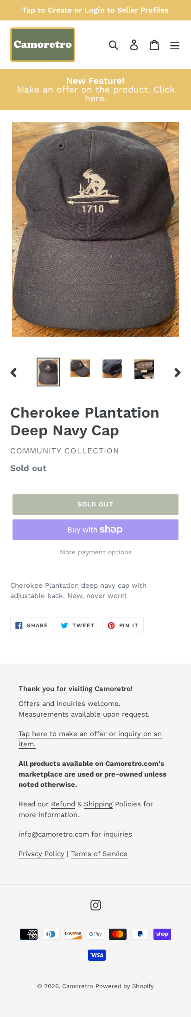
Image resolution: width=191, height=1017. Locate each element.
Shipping (98, 804)
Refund (63, 804)
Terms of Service (99, 854)
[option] (48, 372)
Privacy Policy (41, 854)
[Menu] (175, 44)
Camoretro (77, 986)
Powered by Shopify (125, 986)
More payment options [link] (96, 552)
